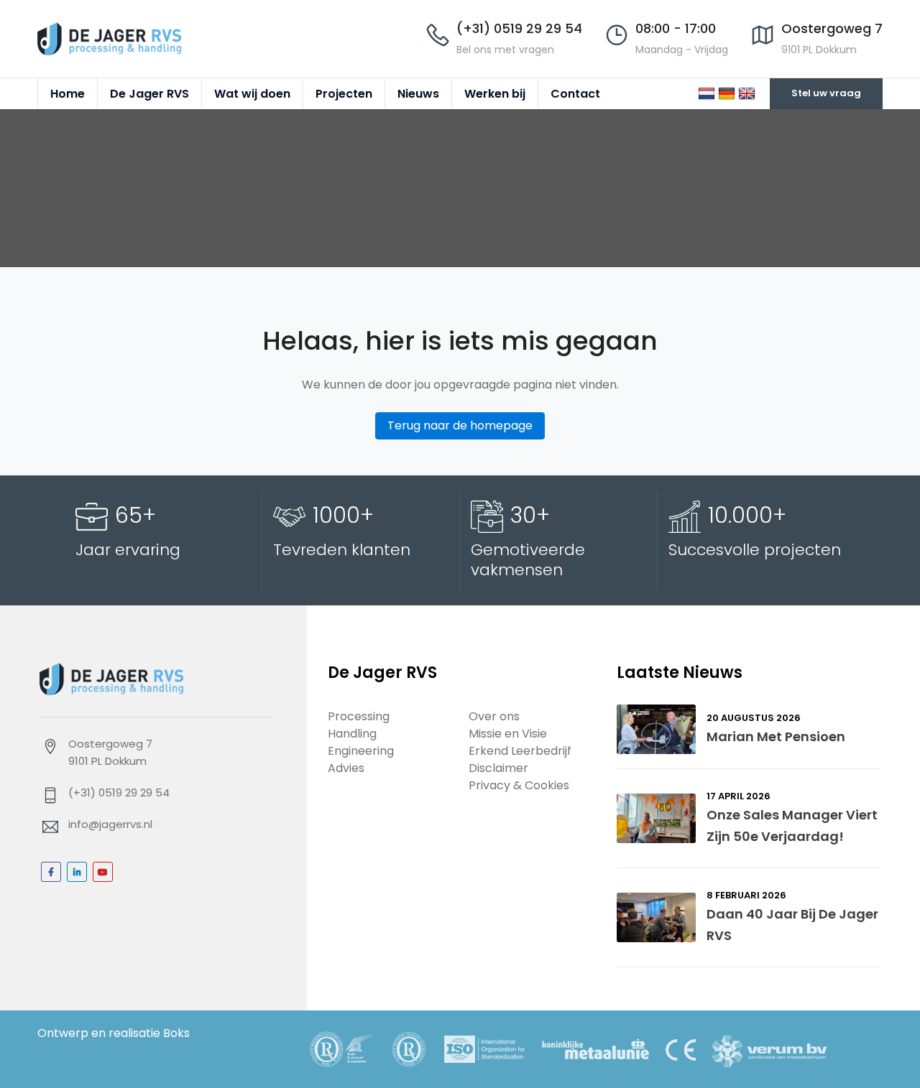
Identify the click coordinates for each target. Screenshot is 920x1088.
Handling (352, 733)
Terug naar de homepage (460, 425)
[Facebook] (51, 872)
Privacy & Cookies (519, 785)
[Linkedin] (77, 872)
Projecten (344, 93)
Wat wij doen (252, 93)
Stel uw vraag (826, 93)
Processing (359, 716)
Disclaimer (498, 768)
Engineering (361, 751)
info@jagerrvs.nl (110, 824)
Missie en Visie (508, 733)
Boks (176, 1033)
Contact (575, 93)
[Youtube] (103, 872)
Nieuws (418, 93)
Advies (346, 768)
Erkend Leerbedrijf (520, 751)
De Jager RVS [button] (149, 93)
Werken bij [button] (494, 93)
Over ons (494, 716)
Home (67, 93)
